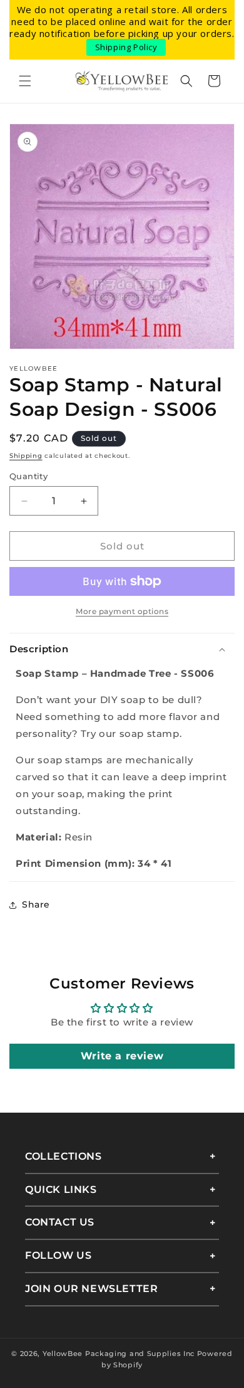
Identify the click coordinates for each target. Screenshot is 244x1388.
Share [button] (36, 904)
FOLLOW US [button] (58, 1255)
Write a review (122, 1056)
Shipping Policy (126, 47)
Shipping (26, 456)
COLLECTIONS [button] (63, 1156)
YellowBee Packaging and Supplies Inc (119, 1353)
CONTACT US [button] (59, 1222)
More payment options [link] (122, 611)
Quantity (28, 476)
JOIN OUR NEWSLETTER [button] (91, 1289)
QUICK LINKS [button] (61, 1189)
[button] (25, 81)
